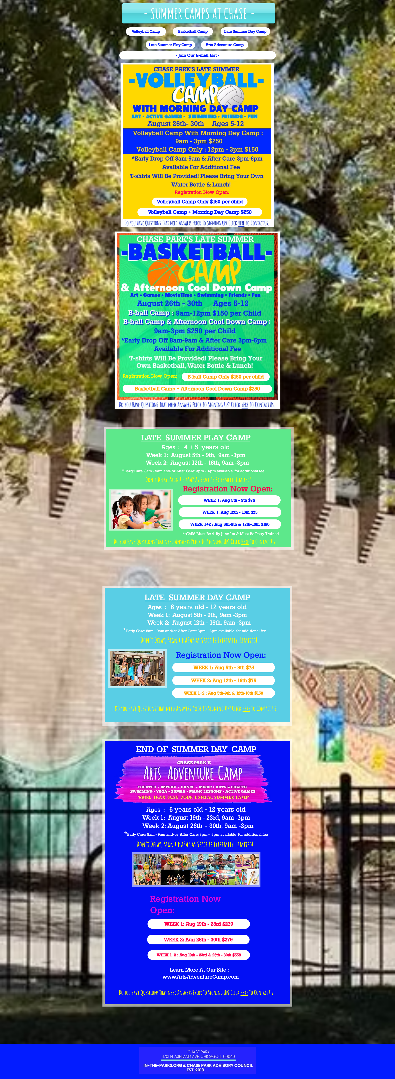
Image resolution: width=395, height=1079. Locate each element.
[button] (198, 13)
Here (245, 542)
